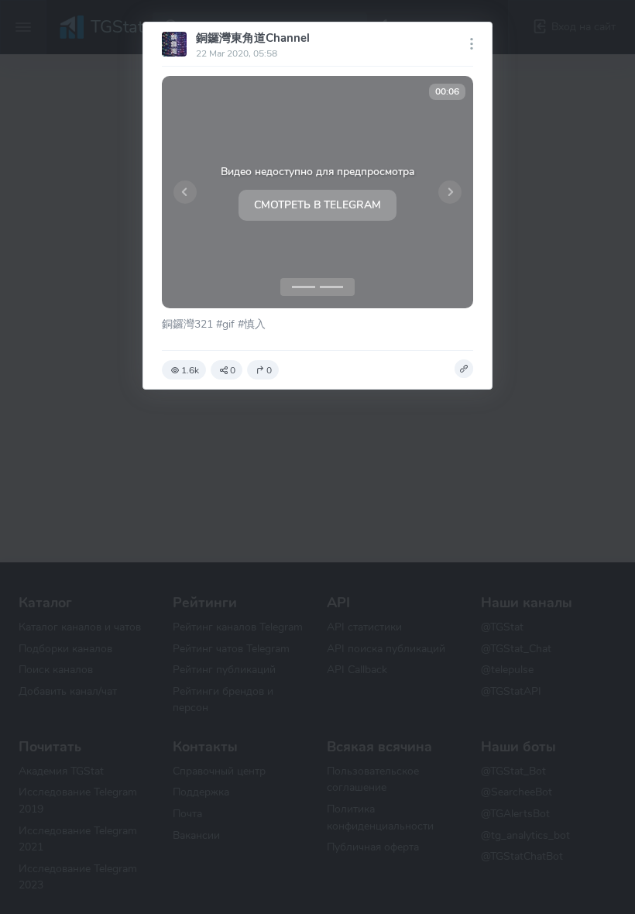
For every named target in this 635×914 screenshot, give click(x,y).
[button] (185, 192)
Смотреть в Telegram (317, 205)
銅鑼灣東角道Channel (253, 38)
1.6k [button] (190, 370)
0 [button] (232, 370)
